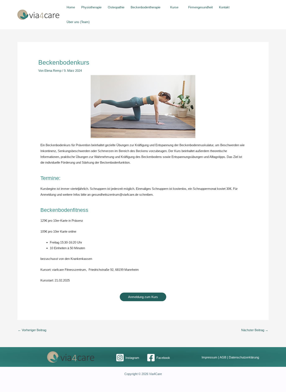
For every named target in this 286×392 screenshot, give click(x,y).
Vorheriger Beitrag (32, 330)
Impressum (209, 357)
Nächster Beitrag (254, 330)
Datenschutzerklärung (244, 357)
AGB (223, 357)
